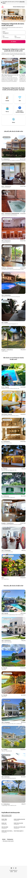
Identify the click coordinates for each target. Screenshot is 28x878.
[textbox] (7, 37)
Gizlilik (11, 871)
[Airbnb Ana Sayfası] (3, 7)
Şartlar (15, 871)
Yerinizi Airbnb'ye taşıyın (19, 6)
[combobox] (13, 33)
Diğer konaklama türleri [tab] (7, 815)
